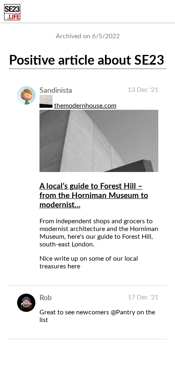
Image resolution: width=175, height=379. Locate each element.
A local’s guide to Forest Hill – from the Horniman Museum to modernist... (93, 196)
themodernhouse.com (85, 105)
